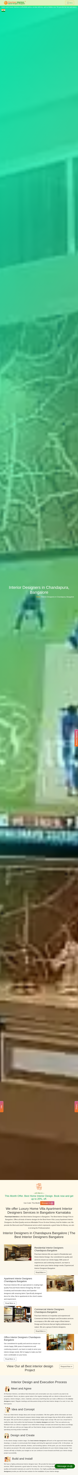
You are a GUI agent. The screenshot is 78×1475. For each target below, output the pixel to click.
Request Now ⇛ (66, 1366)
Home (38, 597)
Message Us (46, 1203)
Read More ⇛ (41, 1272)
